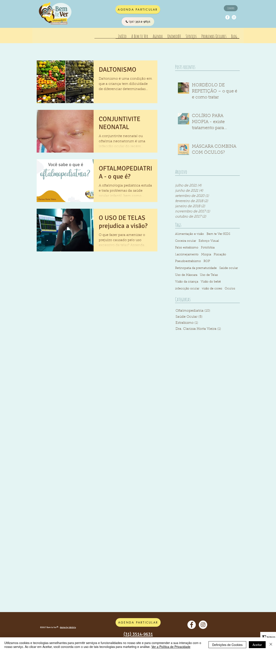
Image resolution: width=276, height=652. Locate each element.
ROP (207, 261)
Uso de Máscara (186, 275)
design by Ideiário (68, 627)
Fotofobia (208, 247)
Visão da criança (186, 281)
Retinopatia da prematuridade (196, 268)
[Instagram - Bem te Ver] (203, 624)
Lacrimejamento (187, 254)
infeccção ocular (187, 288)
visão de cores (212, 288)
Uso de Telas (209, 275)
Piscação (220, 254)
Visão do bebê (211, 281)
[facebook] (227, 17)
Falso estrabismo (186, 247)
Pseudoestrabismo (188, 261)
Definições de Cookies (227, 645)
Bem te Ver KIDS (218, 234)
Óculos (230, 288)
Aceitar (257, 645)
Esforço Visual (209, 241)
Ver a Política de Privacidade (170, 646)
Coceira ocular (185, 241)
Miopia (206, 254)
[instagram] (234, 17)
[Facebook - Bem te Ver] (191, 624)
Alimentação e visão (189, 234)
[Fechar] (270, 645)
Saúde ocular (228, 268)
